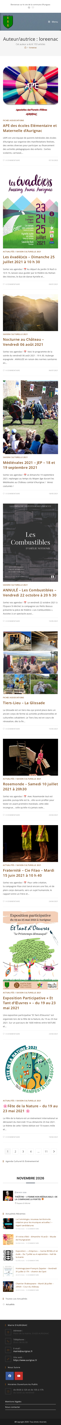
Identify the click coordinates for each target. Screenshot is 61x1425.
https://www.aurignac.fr (25, 1360)
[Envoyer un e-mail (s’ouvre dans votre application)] (32, 7)
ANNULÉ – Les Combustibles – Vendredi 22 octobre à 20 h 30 (29, 592)
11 (46, 1151)
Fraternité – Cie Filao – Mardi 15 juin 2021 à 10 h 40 (28, 873)
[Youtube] (19, 1376)
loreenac (33, 47)
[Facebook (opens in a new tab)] (29, 7)
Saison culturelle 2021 (28, 251)
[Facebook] (10, 1376)
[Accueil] (25, 47)
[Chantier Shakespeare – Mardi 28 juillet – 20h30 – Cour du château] (8, 1286)
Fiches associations (13, 120)
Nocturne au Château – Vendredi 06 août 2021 (23, 342)
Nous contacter (12, 1407)
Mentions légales (13, 1401)
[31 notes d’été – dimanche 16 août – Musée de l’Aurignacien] (8, 1239)
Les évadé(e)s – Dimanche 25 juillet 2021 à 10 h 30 (29, 259)
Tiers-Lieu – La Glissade (24, 702)
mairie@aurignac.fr (23, 1351)
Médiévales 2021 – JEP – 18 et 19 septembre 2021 (29, 465)
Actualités (9, 251)
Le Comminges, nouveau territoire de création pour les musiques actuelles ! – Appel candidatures (34, 1222)
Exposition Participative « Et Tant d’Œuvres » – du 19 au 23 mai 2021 (29, 1002)
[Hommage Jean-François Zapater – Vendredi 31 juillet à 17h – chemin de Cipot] (8, 1271)
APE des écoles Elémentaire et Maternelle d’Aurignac (30, 128)
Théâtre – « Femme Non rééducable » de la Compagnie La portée (36, 1198)
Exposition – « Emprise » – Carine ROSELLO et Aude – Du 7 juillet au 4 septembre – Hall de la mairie (37, 1254)
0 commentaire (13, 160)
